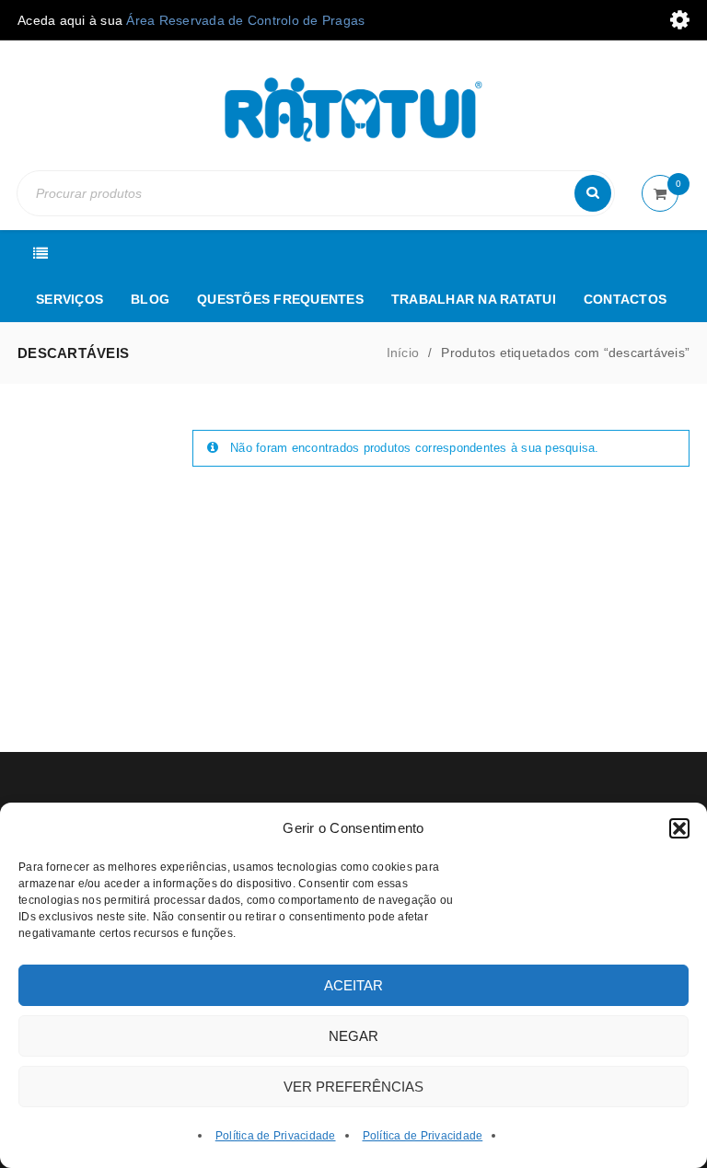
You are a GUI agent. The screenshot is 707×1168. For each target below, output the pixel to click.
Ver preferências (353, 1086)
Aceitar (353, 985)
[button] (679, 828)
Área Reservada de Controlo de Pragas (245, 20)
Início (403, 352)
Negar (353, 1036)
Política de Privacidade (275, 1135)
